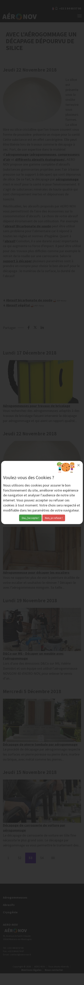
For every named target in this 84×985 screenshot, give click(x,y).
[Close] (78, 465)
